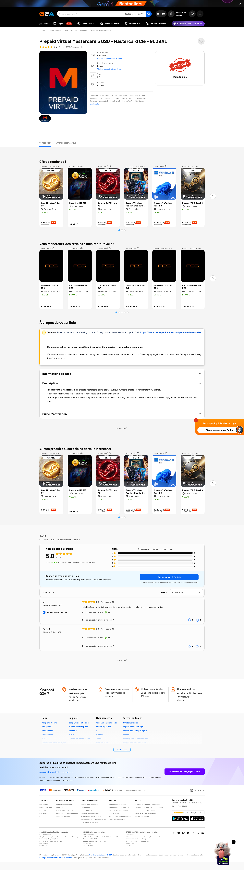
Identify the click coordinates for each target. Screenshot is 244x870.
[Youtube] (179, 833)
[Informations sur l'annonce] (81, 166)
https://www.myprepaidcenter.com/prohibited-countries (170, 332)
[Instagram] (193, 833)
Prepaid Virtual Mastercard (101, 30)
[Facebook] (174, 833)
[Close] (240, 3)
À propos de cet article (66, 143)
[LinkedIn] (203, 833)
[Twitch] (183, 833)
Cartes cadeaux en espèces (76, 30)
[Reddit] (188, 833)
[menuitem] (43, 23)
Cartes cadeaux (55, 30)
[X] (198, 833)
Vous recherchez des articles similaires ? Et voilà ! (76, 244)
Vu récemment (45, 143)
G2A (43, 30)
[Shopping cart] (200, 13)
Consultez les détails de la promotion (55, 772)
